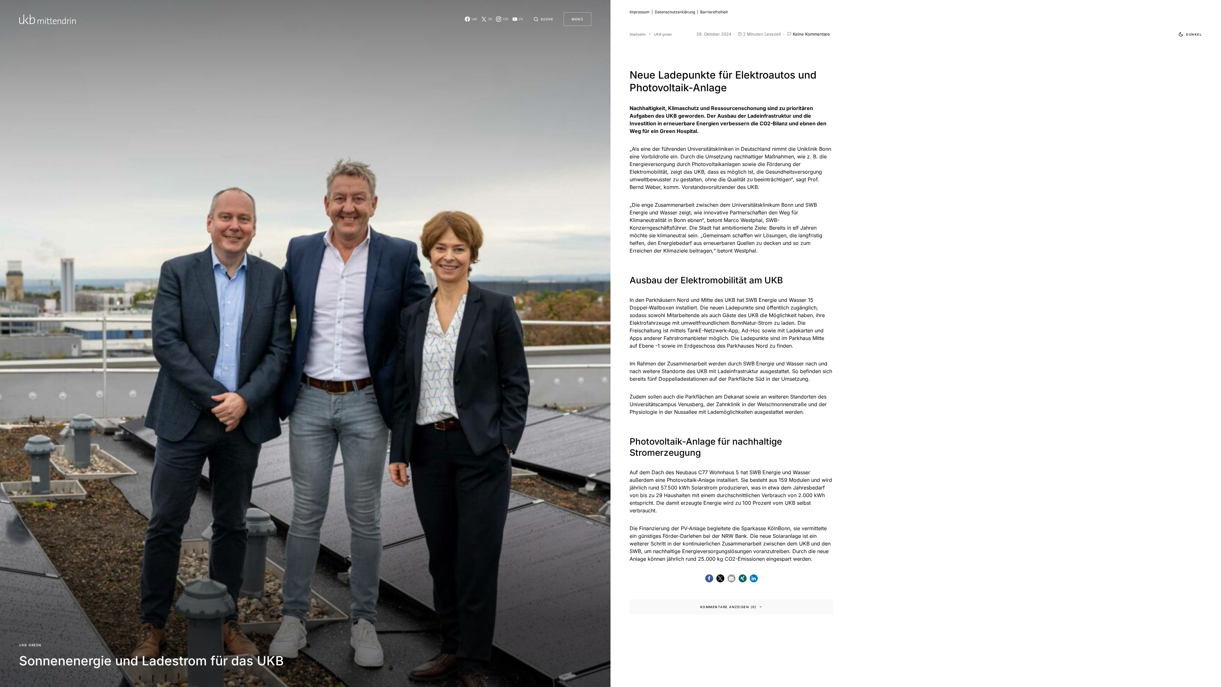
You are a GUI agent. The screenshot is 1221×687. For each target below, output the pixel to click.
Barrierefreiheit (714, 12)
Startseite (637, 34)
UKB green (30, 645)
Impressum (640, 12)
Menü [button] (577, 19)
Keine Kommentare (811, 34)
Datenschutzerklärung (675, 12)
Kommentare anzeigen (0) (728, 607)
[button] (543, 19)
